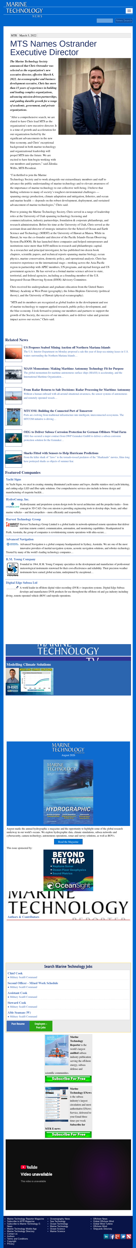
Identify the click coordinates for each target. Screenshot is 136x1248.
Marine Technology (59, 1226)
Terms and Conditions (17, 1239)
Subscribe (68, 1079)
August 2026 (68, 755)
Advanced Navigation (20, 539)
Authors (11, 1236)
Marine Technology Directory (20, 1231)
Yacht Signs (13, 479)
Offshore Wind (100, 1226)
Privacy (10, 1244)
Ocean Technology (59, 1224)
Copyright (11, 1241)
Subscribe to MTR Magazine (20, 1221)
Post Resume (18, 1024)
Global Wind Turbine (103, 1224)
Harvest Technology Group (23, 519)
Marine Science (57, 1231)
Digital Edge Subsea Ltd (21, 582)
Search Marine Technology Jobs (68, 966)
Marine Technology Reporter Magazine (25, 1219)
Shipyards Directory (102, 1229)
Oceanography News (60, 1219)
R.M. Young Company (20, 559)
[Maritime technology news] (24, 12)
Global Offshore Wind (103, 1221)
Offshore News (100, 1219)
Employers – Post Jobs (41, 1025)
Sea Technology (58, 1221)
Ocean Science (57, 1229)
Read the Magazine (68, 841)
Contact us (12, 1234)
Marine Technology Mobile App (21, 1229)
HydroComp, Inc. (17, 499)
